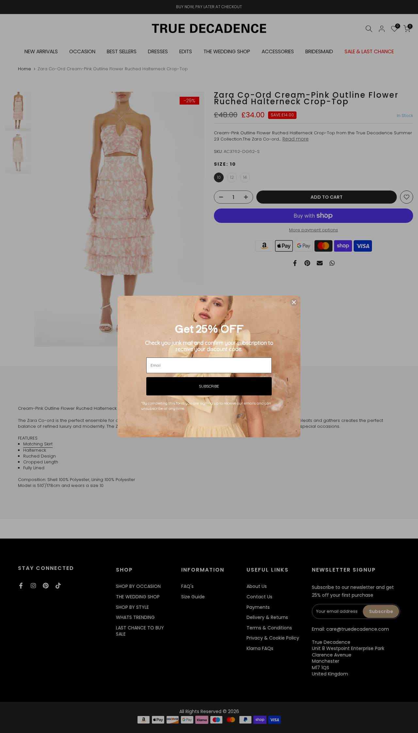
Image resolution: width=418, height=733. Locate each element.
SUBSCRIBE (209, 386)
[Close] (294, 302)
